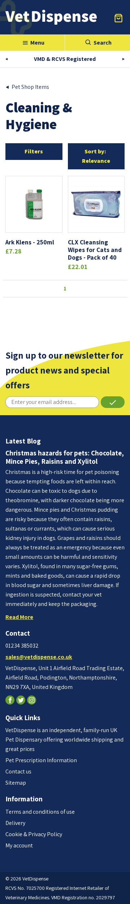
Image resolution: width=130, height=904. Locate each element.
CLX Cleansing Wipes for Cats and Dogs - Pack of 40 (95, 249)
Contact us (18, 771)
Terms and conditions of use (40, 812)
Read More (19, 617)
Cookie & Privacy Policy (33, 834)
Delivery (15, 823)
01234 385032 (22, 645)
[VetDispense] (51, 17)
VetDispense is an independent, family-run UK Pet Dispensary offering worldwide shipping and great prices (64, 739)
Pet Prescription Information (41, 760)
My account (19, 845)
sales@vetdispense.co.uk (38, 657)
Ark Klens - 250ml (29, 242)
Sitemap (15, 783)
